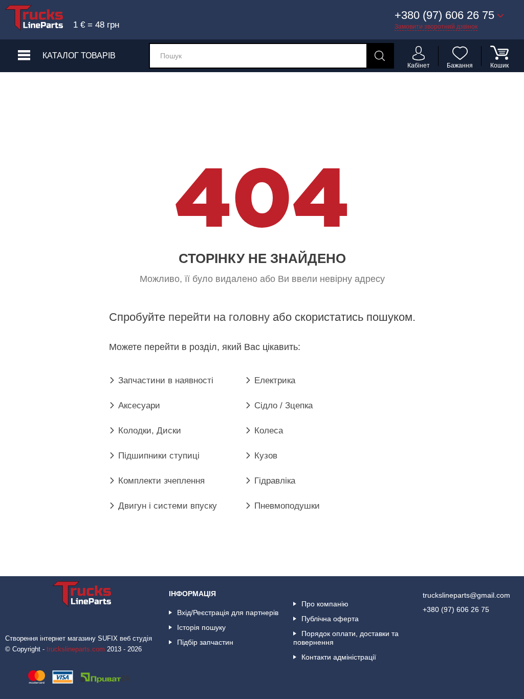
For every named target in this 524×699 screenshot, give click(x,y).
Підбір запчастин (205, 642)
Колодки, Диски (149, 430)
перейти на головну (219, 317)
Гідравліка (274, 481)
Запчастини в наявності (165, 380)
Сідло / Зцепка (283, 405)
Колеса (268, 430)
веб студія (136, 638)
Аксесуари (139, 405)
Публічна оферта (330, 619)
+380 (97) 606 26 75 (456, 609)
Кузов (265, 456)
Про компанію (324, 604)
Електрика (274, 380)
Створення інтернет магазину (50, 638)
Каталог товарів (79, 55)
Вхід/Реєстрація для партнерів (227, 612)
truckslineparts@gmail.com (466, 595)
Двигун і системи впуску (167, 506)
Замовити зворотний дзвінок (436, 26)
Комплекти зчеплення (161, 481)
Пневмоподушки (287, 506)
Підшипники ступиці (159, 456)
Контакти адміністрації (338, 657)
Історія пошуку (201, 627)
